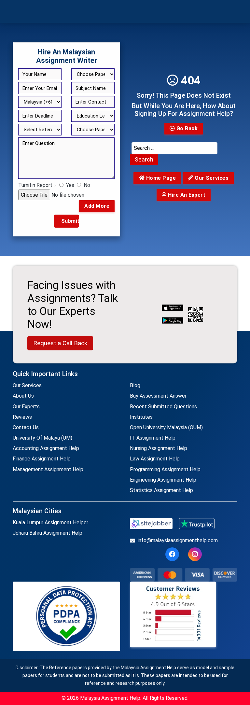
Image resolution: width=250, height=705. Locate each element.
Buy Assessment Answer (158, 396)
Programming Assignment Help (165, 469)
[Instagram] (195, 554)
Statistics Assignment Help (161, 490)
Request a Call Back (60, 343)
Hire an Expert (186, 195)
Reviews (22, 417)
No (87, 185)
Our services (211, 178)
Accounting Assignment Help (46, 448)
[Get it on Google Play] (172, 321)
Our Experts (26, 406)
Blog (135, 385)
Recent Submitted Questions (163, 406)
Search (144, 159)
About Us (23, 396)
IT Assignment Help (152, 438)
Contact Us (26, 427)
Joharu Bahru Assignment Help (47, 533)
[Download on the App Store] (172, 308)
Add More (96, 206)
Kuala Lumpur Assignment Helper (50, 522)
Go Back (186, 128)
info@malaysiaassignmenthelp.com (178, 540)
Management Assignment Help (48, 469)
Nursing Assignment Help (158, 448)
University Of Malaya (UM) (42, 438)
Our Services (27, 385)
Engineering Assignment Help (163, 480)
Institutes (141, 417)
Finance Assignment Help (42, 459)
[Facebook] (172, 554)
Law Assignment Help (155, 459)
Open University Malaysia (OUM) (166, 427)
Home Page (160, 178)
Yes (70, 185)
